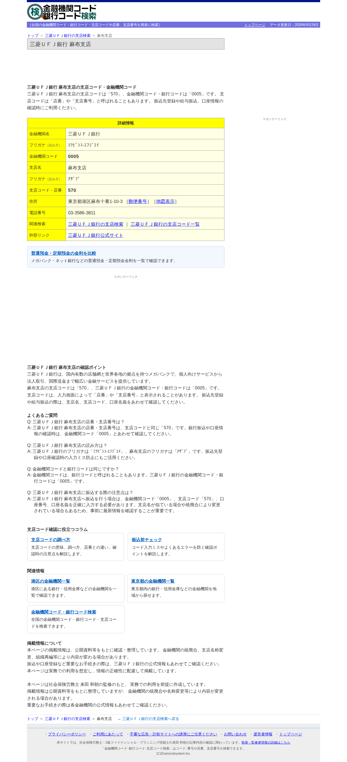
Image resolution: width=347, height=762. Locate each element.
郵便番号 (137, 201)
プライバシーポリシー (67, 734)
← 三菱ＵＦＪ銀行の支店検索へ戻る (148, 718)
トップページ (254, 25)
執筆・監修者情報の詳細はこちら (266, 742)
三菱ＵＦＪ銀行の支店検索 (68, 36)
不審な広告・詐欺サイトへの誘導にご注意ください (173, 734)
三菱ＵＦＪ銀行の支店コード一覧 (165, 224)
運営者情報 (262, 734)
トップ (32, 36)
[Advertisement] (125, 66)
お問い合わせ (235, 734)
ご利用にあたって (108, 734)
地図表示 (165, 201)
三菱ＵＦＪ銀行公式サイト (95, 235)
